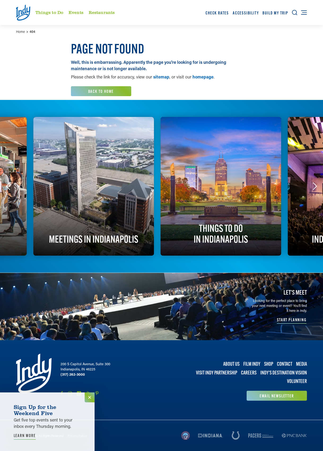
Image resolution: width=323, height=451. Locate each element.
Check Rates (217, 13)
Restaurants (102, 12)
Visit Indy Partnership (216, 372)
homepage (203, 77)
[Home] (34, 377)
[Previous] (8, 186)
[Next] (315, 186)
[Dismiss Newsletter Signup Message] (90, 397)
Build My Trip (275, 13)
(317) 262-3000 (73, 374)
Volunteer (297, 381)
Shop (268, 364)
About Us (231, 364)
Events (76, 12)
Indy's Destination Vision (283, 372)
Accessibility (246, 13)
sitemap (161, 77)
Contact (284, 364)
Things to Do (49, 12)
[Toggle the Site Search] (294, 12)
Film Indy (251, 364)
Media (301, 364)
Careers (249, 372)
